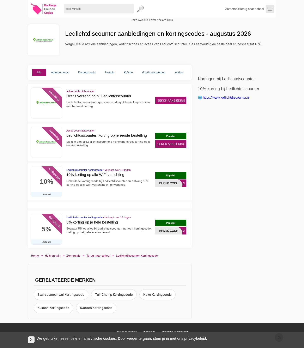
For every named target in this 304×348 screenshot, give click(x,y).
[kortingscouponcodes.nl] (44, 9)
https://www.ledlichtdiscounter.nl (226, 97)
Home (35, 255)
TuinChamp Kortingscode (114, 295)
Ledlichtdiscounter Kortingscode (84, 170)
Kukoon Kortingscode (53, 308)
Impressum (149, 331)
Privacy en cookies (126, 331)
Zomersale (232, 9)
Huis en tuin (52, 255)
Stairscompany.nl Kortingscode (61, 295)
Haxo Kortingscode (157, 295)
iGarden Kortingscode (96, 308)
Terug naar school (252, 9)
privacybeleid (195, 338)
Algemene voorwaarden (175, 331)
